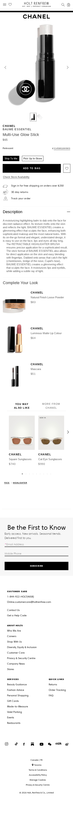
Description (12, 212)
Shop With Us (14, 642)
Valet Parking (14, 712)
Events (10, 717)
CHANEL (9, 125)
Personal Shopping (18, 695)
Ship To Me (11, 158)
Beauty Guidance (17, 684)
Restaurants (13, 723)
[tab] (21, 406)
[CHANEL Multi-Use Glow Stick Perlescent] (33, 117)
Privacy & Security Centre (21, 658)
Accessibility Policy (38, 775)
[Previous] (5, 432)
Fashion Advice (15, 690)
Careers (11, 636)
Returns (53, 684)
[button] (5, 67)
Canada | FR (36, 760)
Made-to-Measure (17, 706)
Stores (10, 669)
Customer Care (16, 653)
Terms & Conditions (38, 770)
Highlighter (20, 483)
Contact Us (13, 610)
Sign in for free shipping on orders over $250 (37, 185)
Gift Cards (13, 701)
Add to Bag (32, 168)
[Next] (68, 432)
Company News (16, 664)
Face (7, 483)
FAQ (51, 695)
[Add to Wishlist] (66, 168)
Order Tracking (57, 690)
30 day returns (19, 192)
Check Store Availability (16, 176)
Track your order (20, 198)
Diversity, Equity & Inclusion (22, 647)
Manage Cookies (38, 779)
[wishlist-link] (10, 4)
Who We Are (14, 631)
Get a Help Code (17, 615)
